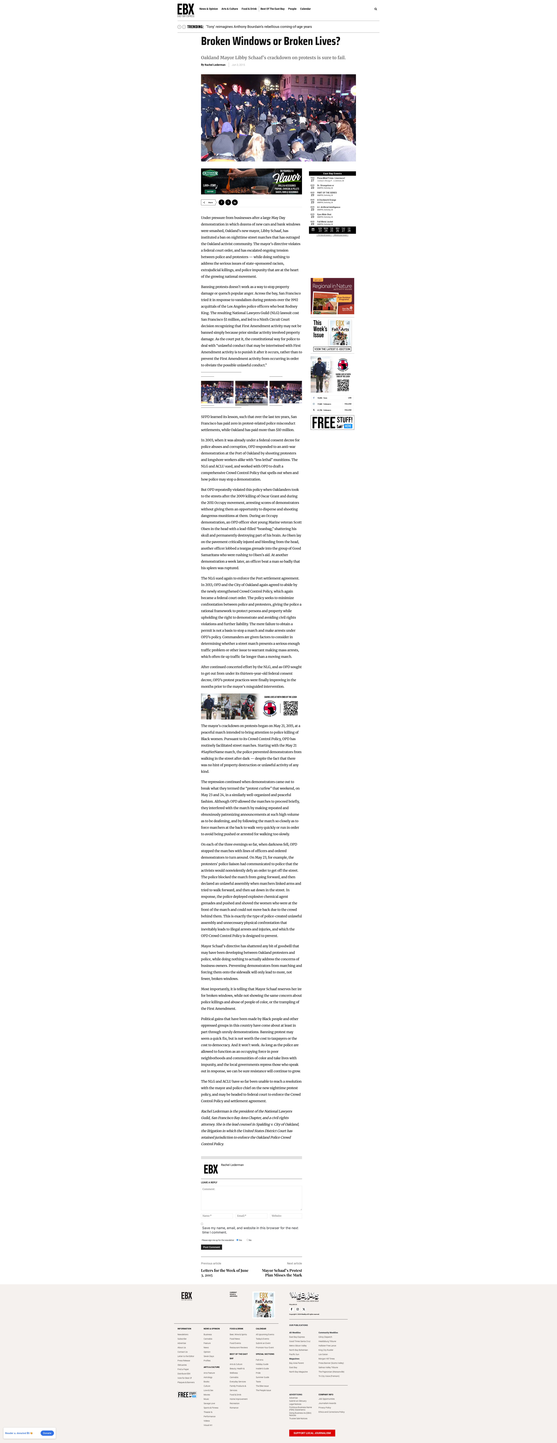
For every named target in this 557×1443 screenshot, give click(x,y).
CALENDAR (261, 1329)
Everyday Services (238, 1381)
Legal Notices (295, 1404)
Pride (258, 1373)
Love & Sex (208, 1390)
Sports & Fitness (211, 1408)
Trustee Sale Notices (298, 1418)
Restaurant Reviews (239, 1347)
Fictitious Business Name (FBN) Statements (300, 1408)
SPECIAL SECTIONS (265, 1354)
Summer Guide (262, 1377)
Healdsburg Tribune (327, 1341)
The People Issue (263, 1390)
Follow (348, 404)
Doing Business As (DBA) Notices (300, 1414)
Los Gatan (323, 1354)
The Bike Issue (262, 1386)
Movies (207, 1395)
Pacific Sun (294, 1354)
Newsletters (183, 1334)
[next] (184, 27)
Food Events (235, 1343)
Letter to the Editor (186, 1356)
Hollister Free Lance (327, 1345)
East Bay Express (297, 1337)
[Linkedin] (235, 202)
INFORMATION (184, 1329)
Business (208, 1334)
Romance (234, 1408)
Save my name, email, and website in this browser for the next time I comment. (250, 1230)
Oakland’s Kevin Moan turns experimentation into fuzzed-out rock (256, 27)
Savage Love (209, 1403)
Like (349, 398)
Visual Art (208, 1425)
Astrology (208, 1377)
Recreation (234, 1403)
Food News (235, 1339)
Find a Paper (183, 1369)
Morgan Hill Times (327, 1359)
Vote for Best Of (185, 1378)
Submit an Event (263, 1343)
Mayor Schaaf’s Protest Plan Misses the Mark (282, 1272)
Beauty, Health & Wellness (237, 1370)
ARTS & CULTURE (212, 1367)
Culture (207, 1386)
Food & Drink (235, 1395)
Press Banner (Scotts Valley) (331, 1363)
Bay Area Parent (296, 1363)
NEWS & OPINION (212, 1329)
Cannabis (208, 1339)
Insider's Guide (262, 1368)
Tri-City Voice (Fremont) (329, 1376)
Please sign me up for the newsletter (218, 1240)
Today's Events (262, 1339)
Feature (207, 1343)
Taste (258, 1381)
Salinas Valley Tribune (328, 1367)
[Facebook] (221, 202)
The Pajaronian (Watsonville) (331, 1372)
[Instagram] (297, 1309)
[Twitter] (228, 202)
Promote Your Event (265, 1347)
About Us (182, 1347)
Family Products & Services (238, 1388)
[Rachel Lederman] (211, 1169)
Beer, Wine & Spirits (238, 1334)
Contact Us (183, 1352)
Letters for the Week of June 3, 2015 (224, 1272)
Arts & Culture (236, 1364)
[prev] (179, 27)
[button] (375, 9)
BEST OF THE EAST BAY (239, 1356)
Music (206, 1399)
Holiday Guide (262, 1364)
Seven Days (209, 1356)
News (206, 1347)
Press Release (184, 1360)
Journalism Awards (327, 1403)
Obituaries (182, 1365)
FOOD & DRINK (236, 1329)
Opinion (207, 1352)
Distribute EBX (184, 1373)
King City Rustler (326, 1350)
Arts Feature (209, 1373)
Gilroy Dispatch (325, 1337)
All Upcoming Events (265, 1334)
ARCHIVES (233, 1294)
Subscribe (182, 1339)
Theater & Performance (209, 1414)
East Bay (293, 1367)
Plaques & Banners (186, 1382)
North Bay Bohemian (298, 1350)
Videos (207, 1421)
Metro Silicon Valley (298, 1345)
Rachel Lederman (215, 64)
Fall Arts (259, 1360)
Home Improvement (239, 1399)
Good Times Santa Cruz (299, 1341)
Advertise (182, 1343)
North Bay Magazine (298, 1372)
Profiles (207, 1360)
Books (206, 1381)
